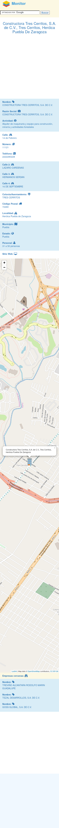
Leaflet (14, 671)
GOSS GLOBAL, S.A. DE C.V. (17, 707)
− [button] (4, 267)
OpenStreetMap (34, 671)
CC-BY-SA (54, 671)
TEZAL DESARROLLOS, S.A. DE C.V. (21, 697)
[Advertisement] (29, 67)
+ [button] (4, 263)
